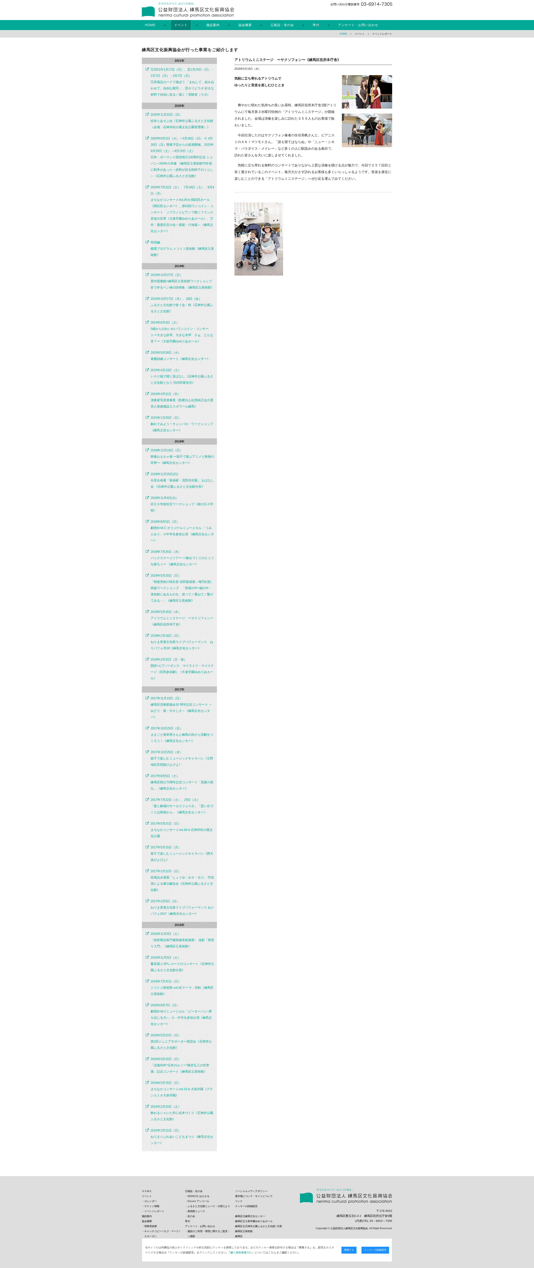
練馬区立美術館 (244, 1231)
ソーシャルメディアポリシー (251, 1191)
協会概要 (245, 25)
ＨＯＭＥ (147, 1191)
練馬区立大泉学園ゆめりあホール (254, 1221)
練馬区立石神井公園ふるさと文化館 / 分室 (258, 1226)
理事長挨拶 (150, 1226)
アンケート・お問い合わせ (358, 25)
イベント (181, 25)
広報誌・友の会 (282, 25)
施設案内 (213, 25)
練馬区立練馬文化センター (250, 1216)
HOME (150, 25)
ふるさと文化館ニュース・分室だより (209, 1206)
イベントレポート (154, 1211)
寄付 (316, 25)
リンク (239, 1201)
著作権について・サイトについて (254, 1196)
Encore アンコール (198, 1201)
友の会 (191, 1216)
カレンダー (150, 1201)
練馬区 (239, 1236)
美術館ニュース (196, 1211)
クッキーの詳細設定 (246, 1206)
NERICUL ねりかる (198, 1196)
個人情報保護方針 (241, 1252)
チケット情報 (151, 1206)
